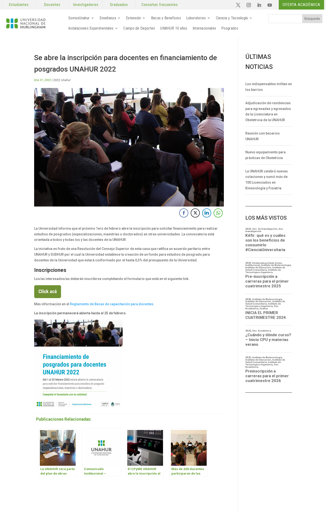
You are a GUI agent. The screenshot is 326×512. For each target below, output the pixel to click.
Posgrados (229, 28)
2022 (56, 80)
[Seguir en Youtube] (269, 5)
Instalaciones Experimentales (90, 28)
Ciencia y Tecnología (232, 18)
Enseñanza (108, 18)
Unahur (66, 80)
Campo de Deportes (139, 28)
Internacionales (204, 28)
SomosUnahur (78, 18)
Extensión (133, 18)
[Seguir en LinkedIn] (259, 5)
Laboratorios (196, 18)
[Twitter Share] (195, 212)
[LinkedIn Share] (206, 212)
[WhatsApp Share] (218, 212)
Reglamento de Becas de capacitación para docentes (111, 304)
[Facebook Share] (183, 212)
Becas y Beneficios (166, 18)
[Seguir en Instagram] (248, 5)
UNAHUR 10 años (173, 28)
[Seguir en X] (238, 5)
